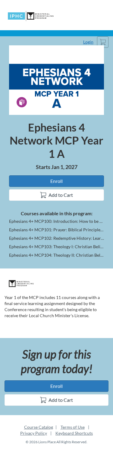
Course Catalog (38, 427)
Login (88, 41)
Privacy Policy (33, 433)
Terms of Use (73, 427)
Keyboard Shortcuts (74, 433)
